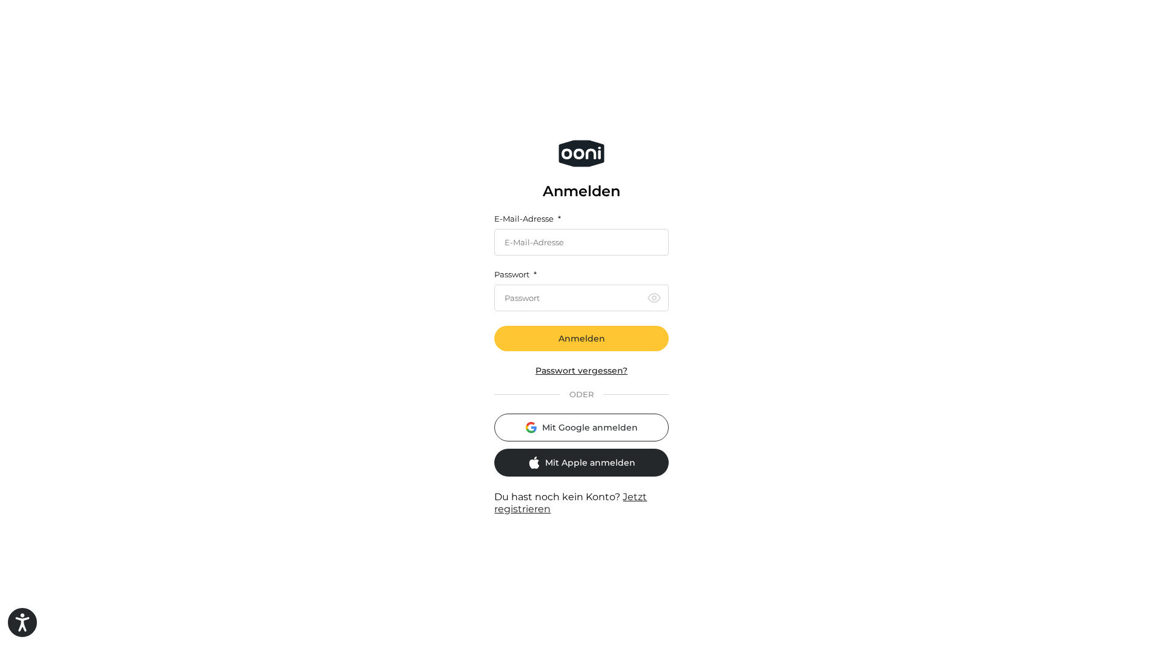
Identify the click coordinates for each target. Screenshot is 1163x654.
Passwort (515, 274)
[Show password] (654, 298)
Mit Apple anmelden (590, 462)
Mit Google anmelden (590, 427)
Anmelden (581, 338)
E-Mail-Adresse (527, 218)
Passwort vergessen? (581, 371)
